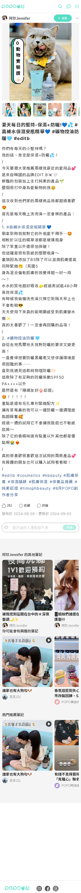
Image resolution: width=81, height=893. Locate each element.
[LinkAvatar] (5, 18)
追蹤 (64, 18)
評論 (69, 527)
